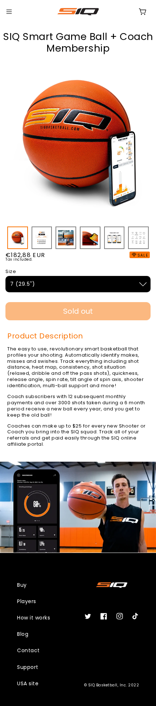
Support (27, 667)
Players (26, 601)
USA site (27, 683)
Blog (22, 634)
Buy (22, 585)
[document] (78, 143)
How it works (33, 617)
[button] (9, 12)
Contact (28, 650)
